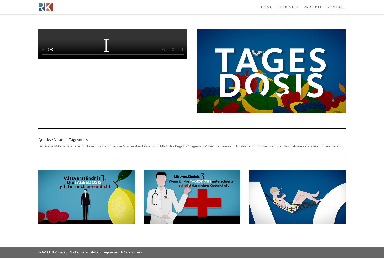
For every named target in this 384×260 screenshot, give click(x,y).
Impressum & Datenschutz (122, 252)
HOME (266, 7)
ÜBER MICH (288, 7)
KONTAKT (336, 7)
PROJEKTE (313, 7)
